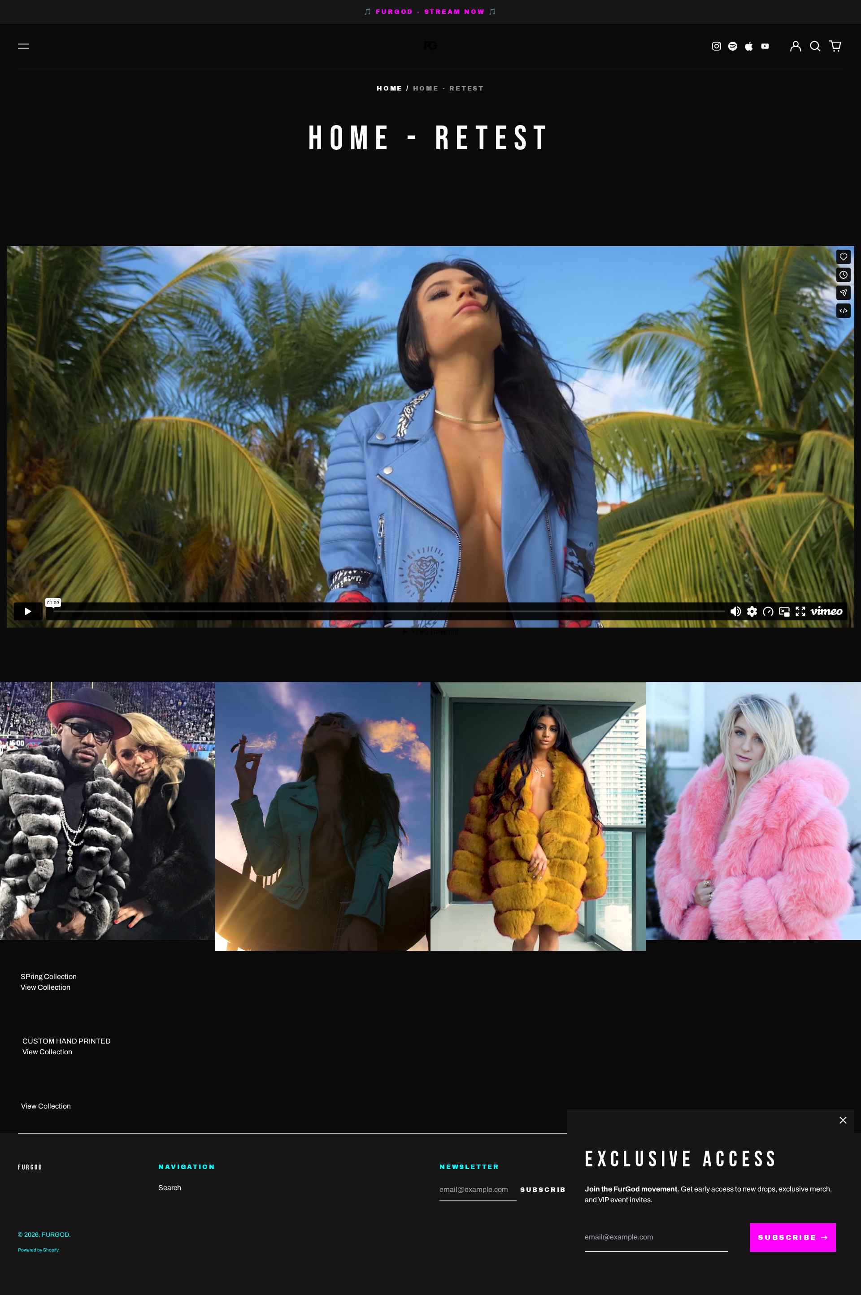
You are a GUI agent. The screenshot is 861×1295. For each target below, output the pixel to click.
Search (169, 1187)
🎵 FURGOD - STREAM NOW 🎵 (430, 12)
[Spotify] (732, 46)
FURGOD (30, 1167)
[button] (815, 46)
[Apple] (748, 46)
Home (390, 88)
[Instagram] (716, 46)
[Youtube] (765, 46)
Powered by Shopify (38, 1249)
